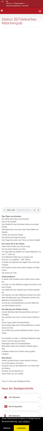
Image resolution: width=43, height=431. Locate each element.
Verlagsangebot (19, 3)
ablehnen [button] (7, 428)
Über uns (9, 3)
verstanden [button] (21, 428)
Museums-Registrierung (13, 6)
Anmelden (25, 6)
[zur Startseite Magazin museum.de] (15, 10)
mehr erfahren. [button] (24, 421)
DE (2, 1)
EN (7, 1)
